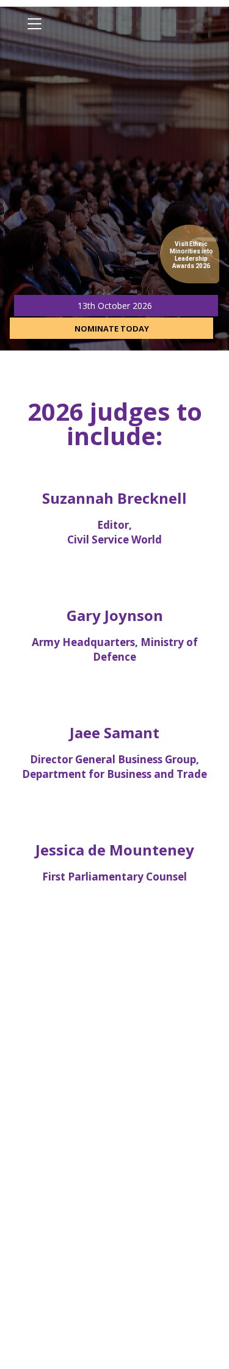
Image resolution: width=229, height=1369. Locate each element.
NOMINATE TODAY (112, 328)
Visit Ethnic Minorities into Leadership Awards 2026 (191, 255)
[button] (34, 23)
